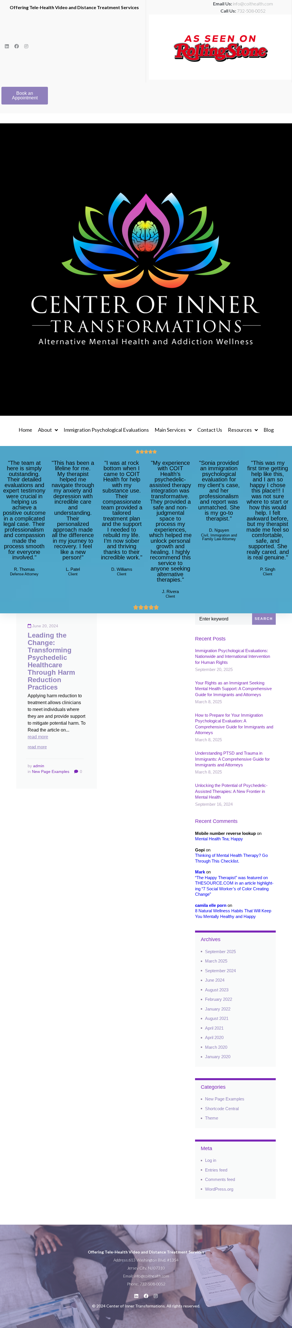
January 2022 (217, 1008)
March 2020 (216, 1047)
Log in (210, 1160)
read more (38, 736)
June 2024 (214, 980)
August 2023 (216, 989)
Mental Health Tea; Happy (219, 838)
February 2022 (218, 999)
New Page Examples (50, 771)
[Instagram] (26, 46)
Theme (211, 1118)
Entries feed (216, 1170)
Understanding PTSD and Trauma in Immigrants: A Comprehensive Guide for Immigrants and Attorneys (232, 759)
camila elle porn (210, 905)
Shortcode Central (222, 1108)
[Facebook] (16, 46)
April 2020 (214, 1037)
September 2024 (220, 970)
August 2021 (216, 1018)
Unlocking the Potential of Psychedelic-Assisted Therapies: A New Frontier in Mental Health (231, 791)
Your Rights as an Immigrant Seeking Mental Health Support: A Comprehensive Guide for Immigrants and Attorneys (233, 688)
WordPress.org (219, 1189)
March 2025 (216, 961)
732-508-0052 (251, 10)
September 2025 (220, 951)
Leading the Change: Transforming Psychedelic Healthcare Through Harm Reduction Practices (51, 661)
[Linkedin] (7, 46)
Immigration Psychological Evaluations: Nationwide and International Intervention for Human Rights (232, 656)
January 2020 (217, 1056)
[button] (24, 96)
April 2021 (214, 1028)
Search (264, 619)
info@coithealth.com (253, 3)
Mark (200, 871)
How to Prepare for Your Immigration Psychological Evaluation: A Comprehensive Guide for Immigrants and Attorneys (234, 724)
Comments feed (220, 1179)
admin (38, 766)
